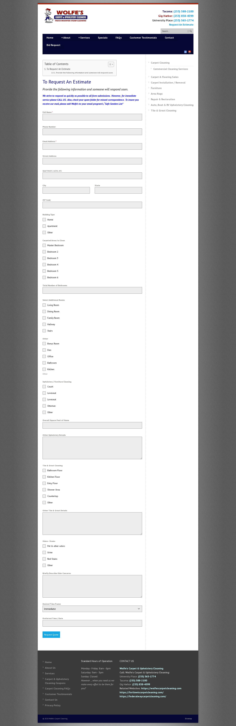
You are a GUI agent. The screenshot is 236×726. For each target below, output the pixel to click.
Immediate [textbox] (50, 608)
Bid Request (53, 45)
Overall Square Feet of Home (56, 420)
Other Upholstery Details (54, 435)
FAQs (119, 37)
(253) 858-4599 (183, 16)
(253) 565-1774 (183, 20)
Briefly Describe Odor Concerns (57, 573)
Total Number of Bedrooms (55, 285)
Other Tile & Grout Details (55, 510)
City (44, 185)
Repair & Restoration (163, 99)
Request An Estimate (181, 24)
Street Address (49, 156)
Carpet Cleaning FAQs (57, 688)
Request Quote (51, 634)
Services (84, 37)
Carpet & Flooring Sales (165, 77)
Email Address (50, 141)
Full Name (48, 112)
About (65, 37)
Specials (103, 37)
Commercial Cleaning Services (170, 68)
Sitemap (188, 718)
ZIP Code (47, 200)
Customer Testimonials (143, 37)
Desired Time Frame (52, 604)
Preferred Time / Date (53, 618)
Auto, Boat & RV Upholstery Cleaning (172, 104)
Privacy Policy (53, 705)
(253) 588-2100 (183, 11)
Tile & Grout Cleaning (163, 110)
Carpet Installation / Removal (168, 82)
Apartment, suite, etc (52, 171)
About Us (50, 667)
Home (50, 37)
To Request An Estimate (58, 68)
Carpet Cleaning (160, 62)
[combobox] (92, 609)
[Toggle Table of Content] (109, 64)
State (97, 185)
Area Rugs (157, 93)
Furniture (156, 88)
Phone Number (49, 127)
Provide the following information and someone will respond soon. (84, 72)
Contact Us (51, 699)
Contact (169, 37)
